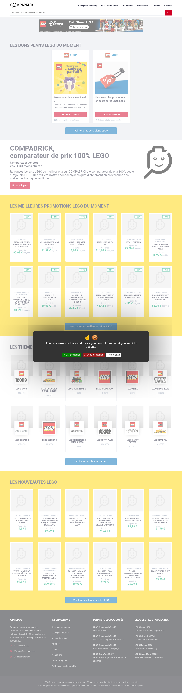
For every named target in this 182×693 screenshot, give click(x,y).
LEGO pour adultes (109, 6)
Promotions (127, 6)
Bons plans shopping (87, 6)
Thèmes (156, 6)
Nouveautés (142, 6)
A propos (168, 6)
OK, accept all (72, 355)
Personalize (114, 355)
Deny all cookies (94, 355)
